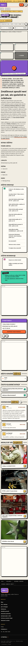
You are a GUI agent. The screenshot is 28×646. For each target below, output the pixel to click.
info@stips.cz (4, 629)
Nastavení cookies (5, 620)
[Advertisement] (14, 301)
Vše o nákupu (4, 604)
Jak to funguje (4, 606)
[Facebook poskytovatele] (3, 335)
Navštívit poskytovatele (14, 331)
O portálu (4, 637)
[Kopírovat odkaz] (26, 24)
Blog (2, 581)
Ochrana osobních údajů (7, 584)
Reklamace (8, 581)
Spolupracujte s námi (6, 616)
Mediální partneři (5, 611)
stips (3, 5)
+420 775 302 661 (6, 328)
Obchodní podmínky (19, 581)
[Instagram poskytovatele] (7, 335)
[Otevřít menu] (25, 4)
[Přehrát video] (14, 68)
